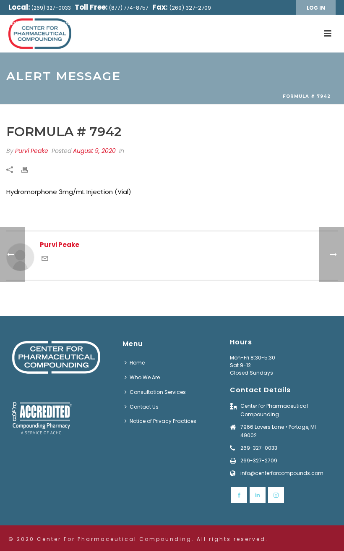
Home (137, 362)
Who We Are (145, 377)
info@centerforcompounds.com (52, 22)
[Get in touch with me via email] (45, 259)
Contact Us (144, 406)
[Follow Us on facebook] (239, 495)
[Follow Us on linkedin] (258, 495)
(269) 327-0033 (51, 7)
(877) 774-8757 (129, 7)
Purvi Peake (31, 151)
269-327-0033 (258, 447)
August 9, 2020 (94, 151)
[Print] (28, 170)
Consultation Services (158, 392)
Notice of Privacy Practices (163, 421)
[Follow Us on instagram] (276, 495)
